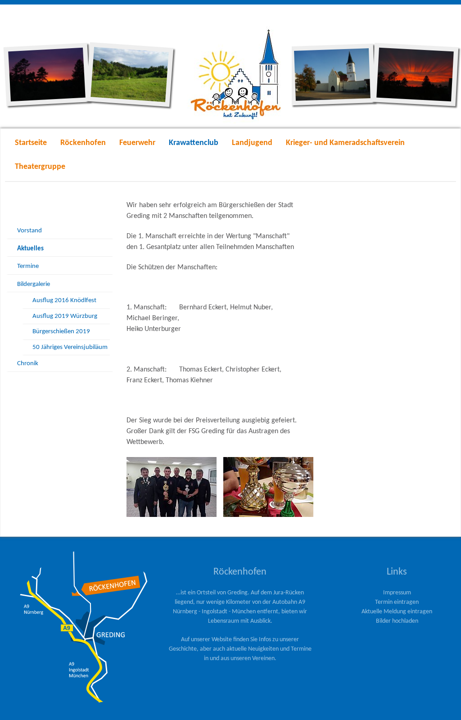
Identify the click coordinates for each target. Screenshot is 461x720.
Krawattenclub (193, 143)
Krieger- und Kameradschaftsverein (345, 143)
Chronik (27, 363)
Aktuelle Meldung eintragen (397, 611)
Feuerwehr (137, 143)
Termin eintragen (397, 602)
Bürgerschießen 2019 (61, 331)
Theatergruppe (40, 167)
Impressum (397, 592)
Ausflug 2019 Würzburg (64, 316)
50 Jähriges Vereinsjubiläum (70, 347)
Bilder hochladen (397, 621)
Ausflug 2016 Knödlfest (64, 300)
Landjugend (252, 143)
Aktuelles (30, 248)
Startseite (31, 143)
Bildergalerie (33, 284)
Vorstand (29, 230)
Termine (28, 266)
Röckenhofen (83, 143)
